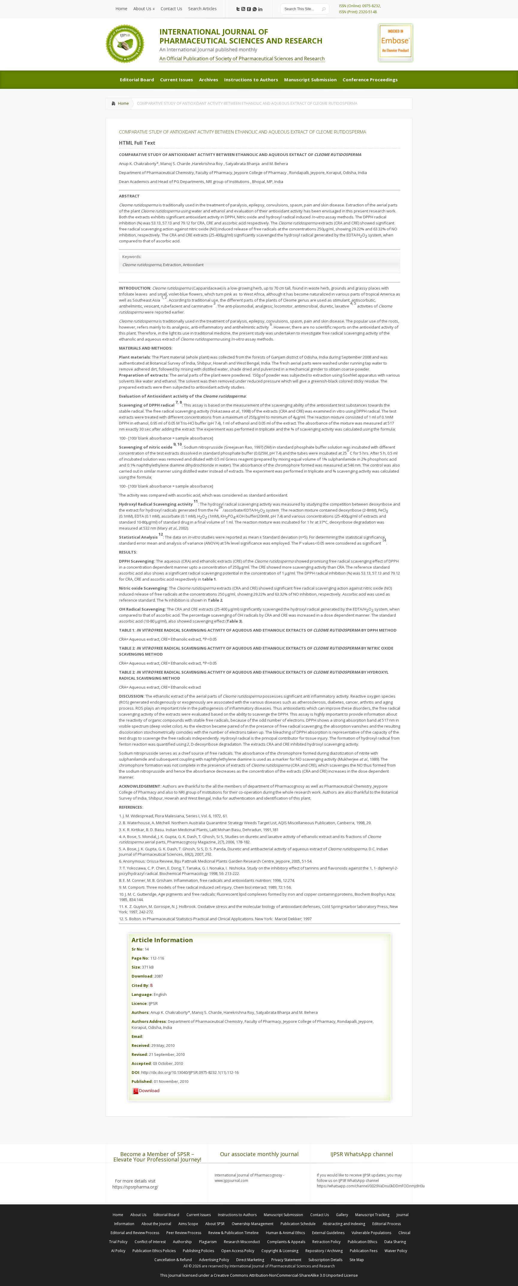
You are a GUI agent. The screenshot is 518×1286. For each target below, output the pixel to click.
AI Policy (118, 1250)
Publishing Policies (198, 1250)
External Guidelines (328, 1232)
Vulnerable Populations (371, 1232)
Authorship (182, 1241)
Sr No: (138, 949)
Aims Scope (188, 1223)
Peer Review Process (183, 1232)
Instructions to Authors (237, 1214)
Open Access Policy (237, 1250)
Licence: (140, 1003)
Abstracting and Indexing (344, 1223)
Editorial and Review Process (135, 1232)
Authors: (141, 1012)
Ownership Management (252, 1223)
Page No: (140, 958)
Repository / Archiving (324, 1250)
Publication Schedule (298, 1223)
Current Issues (198, 1214)
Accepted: (142, 1063)
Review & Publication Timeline (233, 1232)
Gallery (342, 1214)
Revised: (140, 1054)
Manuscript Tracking (372, 1214)
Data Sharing (395, 1241)
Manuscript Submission (283, 1214)
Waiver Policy (396, 1250)
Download (149, 1090)
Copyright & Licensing (279, 1250)
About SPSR (215, 1223)
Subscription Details (325, 1259)
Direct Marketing (250, 1259)
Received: (141, 1045)
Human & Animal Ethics (285, 1232)
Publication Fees (363, 1250)
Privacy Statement (286, 1259)
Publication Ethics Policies (154, 1250)
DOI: (136, 1072)
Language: (142, 994)
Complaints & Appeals (286, 1241)
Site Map (357, 1259)
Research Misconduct (242, 1241)
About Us (138, 1214)
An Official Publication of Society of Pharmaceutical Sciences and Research (242, 58)
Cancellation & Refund (173, 1259)
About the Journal (156, 1223)
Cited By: (140, 985)
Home (123, 103)
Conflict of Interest (150, 1241)
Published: (142, 1081)
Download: (142, 976)
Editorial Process (386, 1223)
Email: (137, 1036)
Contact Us (319, 1214)
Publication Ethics (362, 1241)
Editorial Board (166, 1214)
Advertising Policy (214, 1259)
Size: (136, 967)
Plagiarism (208, 1241)
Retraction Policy (326, 1241)
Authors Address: (149, 1021)
